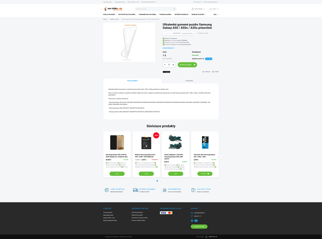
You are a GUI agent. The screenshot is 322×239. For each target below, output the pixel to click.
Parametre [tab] (189, 81)
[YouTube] (196, 220)
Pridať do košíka (186, 65)
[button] (157, 181)
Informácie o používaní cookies (140, 217)
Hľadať (174, 9)
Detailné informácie (168, 48)
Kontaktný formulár (199, 226)
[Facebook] (192, 220)
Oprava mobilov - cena (133, 2)
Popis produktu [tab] (132, 81)
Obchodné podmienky (137, 212)
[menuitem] (110, 14)
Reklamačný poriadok (137, 215)
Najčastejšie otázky (120, 2)
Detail (117, 173)
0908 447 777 (197, 216)
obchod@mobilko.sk (199, 212)
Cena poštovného (107, 2)
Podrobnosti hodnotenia (187, 33)
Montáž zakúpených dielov (148, 2)
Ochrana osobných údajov (138, 220)
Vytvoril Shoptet (200, 236)
